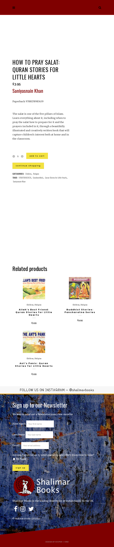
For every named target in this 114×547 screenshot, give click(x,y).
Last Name (18, 434)
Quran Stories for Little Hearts (56, 177)
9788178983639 (25, 177)
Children (28, 173)
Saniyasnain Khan (19, 181)
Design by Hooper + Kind (57, 542)
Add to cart (37, 156)
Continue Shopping (28, 165)
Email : (16, 445)
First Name (19, 423)
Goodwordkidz (38, 177)
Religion (36, 173)
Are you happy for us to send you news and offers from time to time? (53, 454)
